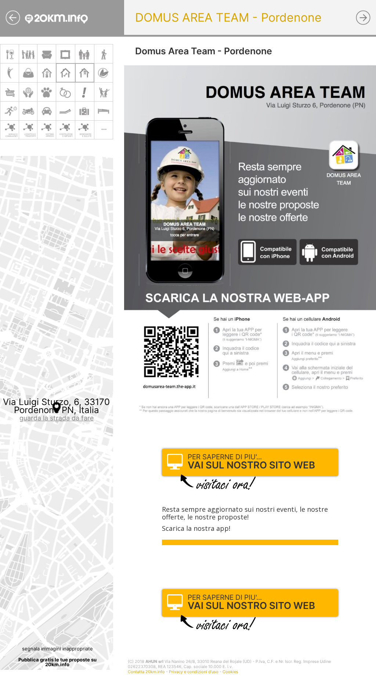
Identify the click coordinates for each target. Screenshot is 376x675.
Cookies (230, 671)
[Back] (13, 17)
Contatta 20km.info (146, 671)
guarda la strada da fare (56, 418)
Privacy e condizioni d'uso (193, 671)
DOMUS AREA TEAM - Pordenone (228, 17)
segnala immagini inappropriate (57, 649)
